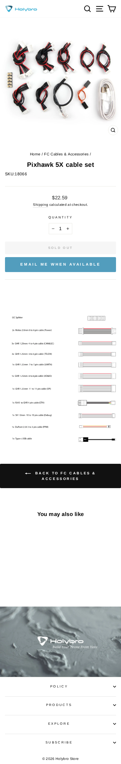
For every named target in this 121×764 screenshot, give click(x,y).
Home (35, 154)
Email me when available (60, 264)
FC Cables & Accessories (66, 154)
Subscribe (59, 742)
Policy (59, 686)
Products (59, 705)
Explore (59, 723)
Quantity (60, 217)
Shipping (40, 204)
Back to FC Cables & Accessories (64, 476)
